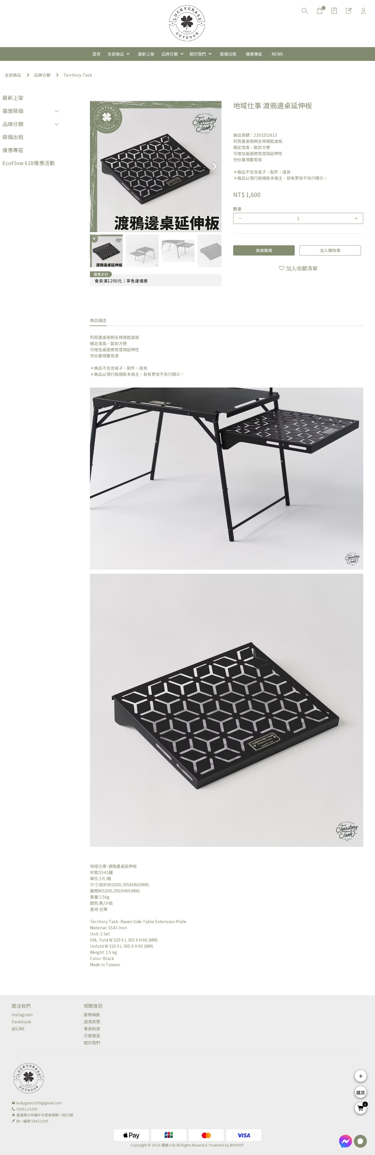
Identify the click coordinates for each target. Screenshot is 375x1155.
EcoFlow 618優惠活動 (28, 163)
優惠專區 (12, 150)
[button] (215, 166)
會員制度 (92, 1028)
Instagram (22, 1014)
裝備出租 (12, 136)
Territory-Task (77, 75)
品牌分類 (42, 75)
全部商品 (13, 75)
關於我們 (92, 1043)
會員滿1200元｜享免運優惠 (121, 281)
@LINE (18, 1028)
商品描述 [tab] (98, 320)
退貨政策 (92, 1021)
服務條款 (92, 1014)
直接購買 (264, 250)
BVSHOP (236, 1144)
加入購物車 (330, 250)
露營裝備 (12, 110)
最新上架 (12, 97)
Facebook (21, 1021)
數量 (237, 209)
